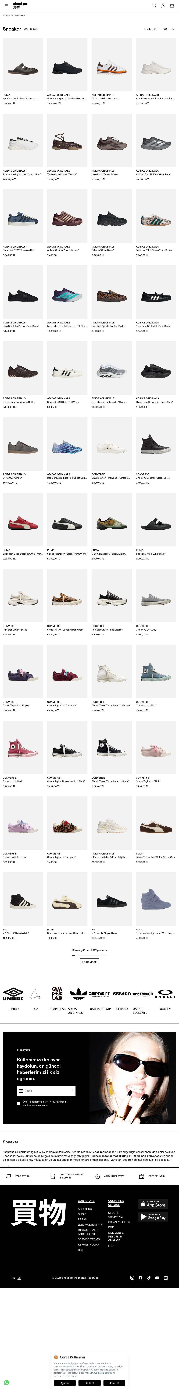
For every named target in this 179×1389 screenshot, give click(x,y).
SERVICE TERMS (89, 1239)
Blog (81, 1250)
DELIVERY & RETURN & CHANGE (116, 1236)
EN (19, 1277)
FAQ (111, 1245)
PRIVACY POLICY (119, 1222)
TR (13, 1277)
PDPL (111, 1227)
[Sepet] (172, 5)
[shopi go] (20, 5)
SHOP (82, 1214)
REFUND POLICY (89, 1244)
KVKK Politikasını (57, 1101)
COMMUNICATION (90, 1224)
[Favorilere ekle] (38, 42)
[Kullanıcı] (163, 5)
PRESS (82, 1219)
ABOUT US (85, 1209)
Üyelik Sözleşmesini (33, 1101)
